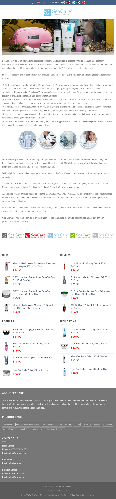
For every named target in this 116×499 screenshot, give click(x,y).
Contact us (55, 2)
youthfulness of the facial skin (52, 429)
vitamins (35, 429)
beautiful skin (8, 424)
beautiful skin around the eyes (27, 424)
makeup (97, 424)
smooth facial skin (10, 429)
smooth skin (24, 429)
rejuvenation (107, 424)
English (33, 2)
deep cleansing (65, 424)
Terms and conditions (64, 486)
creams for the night (49, 424)
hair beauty (86, 424)
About (46, 2)
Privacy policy (48, 486)
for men (77, 424)
